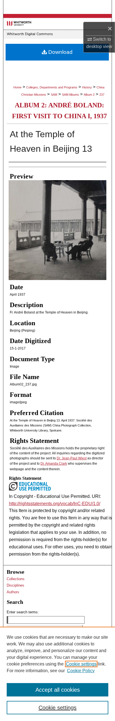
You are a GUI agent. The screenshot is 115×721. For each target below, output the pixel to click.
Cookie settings (81, 664)
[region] (57, 674)
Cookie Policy (81, 670)
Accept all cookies (57, 690)
